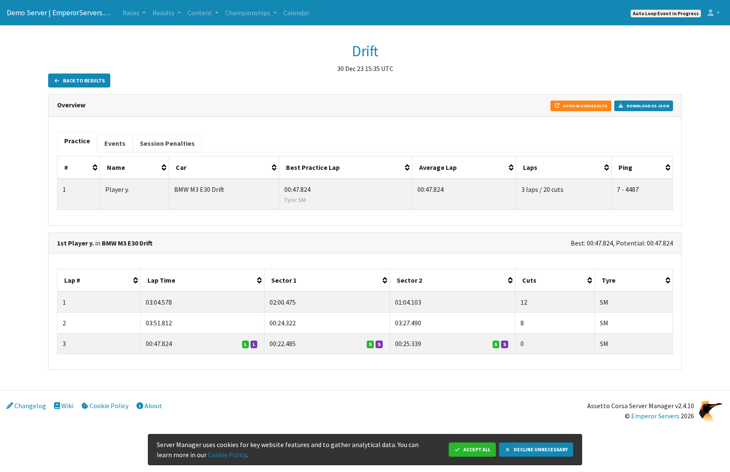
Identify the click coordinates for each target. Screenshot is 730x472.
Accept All (476, 449)
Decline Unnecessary (540, 449)
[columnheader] (78, 167)
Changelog (29, 405)
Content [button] (200, 12)
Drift (365, 51)
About (152, 405)
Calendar (296, 12)
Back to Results (83, 80)
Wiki (67, 405)
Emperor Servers (655, 416)
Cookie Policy (108, 405)
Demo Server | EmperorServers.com (59, 12)
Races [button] (132, 12)
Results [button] (164, 12)
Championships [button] (248, 12)
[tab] (77, 142)
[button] (713, 12)
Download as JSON (647, 106)
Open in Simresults (584, 106)
